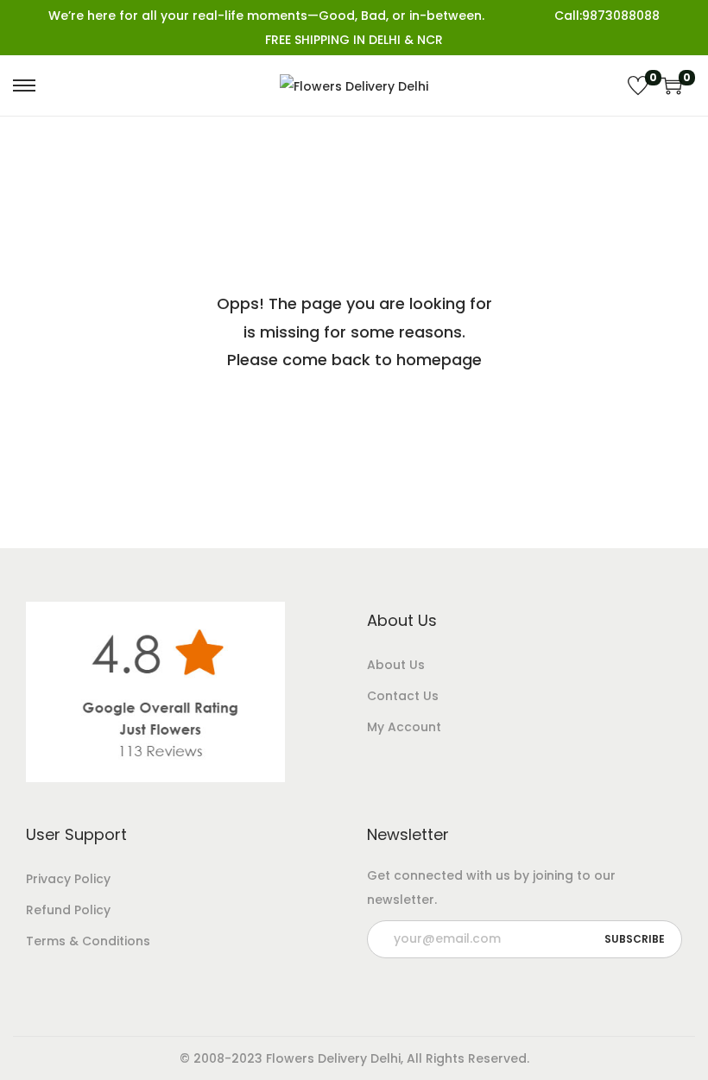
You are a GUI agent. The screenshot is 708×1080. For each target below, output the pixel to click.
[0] (638, 85)
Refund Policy (68, 910)
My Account (404, 727)
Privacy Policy (68, 878)
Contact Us (403, 695)
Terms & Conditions (88, 941)
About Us (396, 664)
